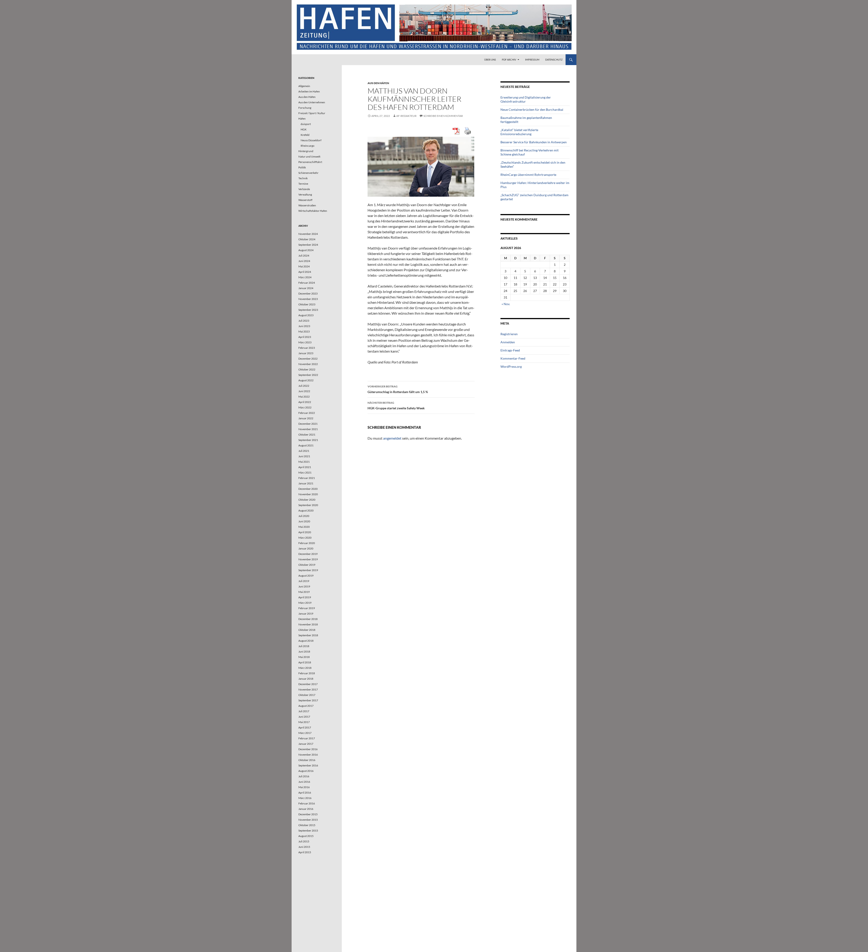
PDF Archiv (509, 59)
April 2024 (304, 271)
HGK (304, 129)
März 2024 (304, 277)
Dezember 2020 (308, 488)
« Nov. (506, 304)
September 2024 (308, 244)
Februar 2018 (306, 673)
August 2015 (306, 836)
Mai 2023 (304, 331)
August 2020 (306, 510)
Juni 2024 (304, 261)
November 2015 (308, 819)
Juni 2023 (304, 326)
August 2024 (306, 250)
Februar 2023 (306, 347)
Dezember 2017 (308, 684)
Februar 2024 (306, 282)
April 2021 (304, 467)
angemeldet (392, 438)
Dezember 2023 (308, 293)
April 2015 (304, 852)
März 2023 (304, 342)
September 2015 (308, 830)
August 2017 (306, 705)
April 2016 (304, 792)
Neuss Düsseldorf (311, 140)
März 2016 (304, 798)
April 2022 (304, 402)
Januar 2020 (305, 548)
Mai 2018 (304, 657)
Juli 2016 (303, 776)
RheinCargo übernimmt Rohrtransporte (528, 175)
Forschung (304, 107)
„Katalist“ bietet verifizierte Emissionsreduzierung (519, 132)
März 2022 (304, 407)
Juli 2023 (303, 320)
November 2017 (308, 689)
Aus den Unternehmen (311, 102)
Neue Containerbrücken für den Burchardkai (531, 109)
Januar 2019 (305, 613)
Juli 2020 (303, 516)
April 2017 (304, 727)
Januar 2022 (305, 418)
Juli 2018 (303, 646)
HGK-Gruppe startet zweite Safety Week (396, 405)
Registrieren (509, 334)
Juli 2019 (303, 581)
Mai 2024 (304, 266)
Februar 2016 (306, 803)
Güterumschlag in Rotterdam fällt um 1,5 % (398, 389)
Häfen (302, 118)
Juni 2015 (304, 846)
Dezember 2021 (308, 423)
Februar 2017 (306, 738)
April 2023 (304, 337)
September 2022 (308, 375)
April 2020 (304, 532)
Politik (302, 167)
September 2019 (308, 570)
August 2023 (306, 315)
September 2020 (308, 505)
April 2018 (304, 662)
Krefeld (305, 135)
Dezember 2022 (308, 358)
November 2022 (308, 364)
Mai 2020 (304, 526)
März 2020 (304, 537)
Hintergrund (305, 151)
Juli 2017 (303, 711)
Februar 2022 (306, 413)
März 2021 (304, 472)
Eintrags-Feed (510, 350)
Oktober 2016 (306, 760)
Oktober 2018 (306, 630)
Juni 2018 (304, 651)
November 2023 (308, 299)
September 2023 (308, 309)
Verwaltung (305, 194)
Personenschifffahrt (310, 162)
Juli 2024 (303, 255)
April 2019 (304, 597)
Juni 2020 (304, 521)
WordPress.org (511, 366)
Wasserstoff (305, 200)
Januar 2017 (305, 743)
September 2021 (308, 440)
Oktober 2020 (306, 499)
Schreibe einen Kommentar (443, 116)
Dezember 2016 (308, 749)
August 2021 (306, 445)
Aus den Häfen (378, 83)
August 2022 (306, 380)
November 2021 (308, 429)
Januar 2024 (305, 288)
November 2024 (308, 234)
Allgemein (304, 86)
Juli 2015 (303, 841)
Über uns (490, 59)
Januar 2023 (305, 353)
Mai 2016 (304, 787)
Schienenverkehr (308, 172)
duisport (306, 124)
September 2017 (308, 700)
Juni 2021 (304, 456)
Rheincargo (307, 145)
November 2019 (308, 559)
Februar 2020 (306, 543)
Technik (303, 178)
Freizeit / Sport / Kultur (311, 113)
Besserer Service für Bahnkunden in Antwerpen (533, 142)
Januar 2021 (305, 483)
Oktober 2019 (306, 564)
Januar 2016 (305, 809)
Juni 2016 (304, 781)
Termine (303, 183)
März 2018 (304, 667)
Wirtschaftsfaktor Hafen (312, 210)
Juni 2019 (304, 586)
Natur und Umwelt (309, 156)
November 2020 (308, 494)
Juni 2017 (304, 716)
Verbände (304, 189)
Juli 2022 (303, 385)
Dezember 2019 (308, 554)
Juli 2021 (303, 450)
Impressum (532, 59)
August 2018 (306, 640)
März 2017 (304, 733)
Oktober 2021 (306, 434)
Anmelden (507, 342)
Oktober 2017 (306, 695)
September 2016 (308, 765)
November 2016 (308, 754)
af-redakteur (406, 116)
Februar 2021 (306, 478)
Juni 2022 (304, 391)
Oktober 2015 (306, 825)
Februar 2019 (306, 608)
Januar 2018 (305, 678)
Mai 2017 (304, 722)
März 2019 (304, 602)
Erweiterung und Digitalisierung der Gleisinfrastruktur (525, 99)
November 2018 (308, 624)
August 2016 (306, 771)
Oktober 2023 (306, 304)
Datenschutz (554, 59)
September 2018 (308, 635)
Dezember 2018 (308, 619)
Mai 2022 (304, 396)
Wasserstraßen (307, 205)
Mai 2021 (304, 461)
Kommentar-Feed (512, 358)
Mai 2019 (304, 592)
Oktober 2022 (306, 369)
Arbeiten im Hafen (309, 91)
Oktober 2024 (306, 239)
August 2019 (306, 575)
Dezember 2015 (308, 814)
